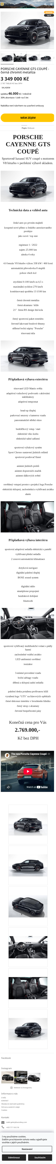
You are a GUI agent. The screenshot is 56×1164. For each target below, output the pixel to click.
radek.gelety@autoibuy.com (16, 1122)
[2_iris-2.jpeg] (28, 815)
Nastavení (27, 1149)
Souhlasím (40, 1157)
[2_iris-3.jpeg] (28, 856)
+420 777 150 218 (12, 1127)
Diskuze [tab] (30, 128)
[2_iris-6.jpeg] (28, 979)
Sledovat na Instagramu (23, 1088)
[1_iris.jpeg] (28, 1020)
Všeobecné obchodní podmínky (12, 1104)
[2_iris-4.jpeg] (28, 897)
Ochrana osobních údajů (10, 1107)
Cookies (4, 1110)
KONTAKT (4, 1101)
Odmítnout (14, 1157)
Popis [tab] (24, 128)
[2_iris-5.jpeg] (28, 938)
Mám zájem (28, 117)
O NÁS (3, 1098)
